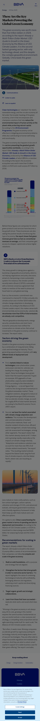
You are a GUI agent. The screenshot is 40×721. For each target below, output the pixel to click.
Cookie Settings (20, 707)
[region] (20, 704)
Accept (20, 717)
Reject (20, 712)
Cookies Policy (22, 702)
